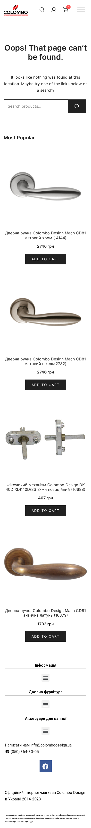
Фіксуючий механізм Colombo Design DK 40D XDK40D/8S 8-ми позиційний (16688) (45, 487)
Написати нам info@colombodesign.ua (38, 745)
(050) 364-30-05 (25, 751)
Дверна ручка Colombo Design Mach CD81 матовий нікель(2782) (45, 361)
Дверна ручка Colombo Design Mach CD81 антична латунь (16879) (45, 613)
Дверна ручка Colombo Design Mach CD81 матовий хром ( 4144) (45, 235)
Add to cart (46, 259)
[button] (45, 678)
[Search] (77, 106)
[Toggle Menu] (81, 9)
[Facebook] (46, 766)
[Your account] (54, 10)
